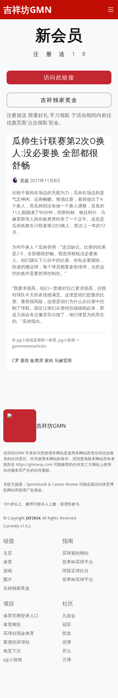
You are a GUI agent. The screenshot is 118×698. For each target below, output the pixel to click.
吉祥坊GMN (27, 9)
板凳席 (36, 360)
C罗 (15, 360)
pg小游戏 (12, 660)
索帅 (48, 360)
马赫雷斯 (63, 360)
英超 (24, 180)
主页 (7, 553)
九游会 (68, 616)
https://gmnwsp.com (34, 464)
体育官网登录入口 (20, 616)
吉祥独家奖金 (59, 100)
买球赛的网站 (75, 553)
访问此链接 (59, 77)
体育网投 (12, 624)
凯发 (66, 633)
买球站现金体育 (18, 633)
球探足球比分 (75, 571)
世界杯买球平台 (77, 562)
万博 (66, 660)
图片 (7, 579)
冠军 (66, 624)
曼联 (24, 360)
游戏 (7, 571)
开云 (66, 651)
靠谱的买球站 (16, 642)
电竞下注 (12, 651)
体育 (7, 562)
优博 (66, 642)
